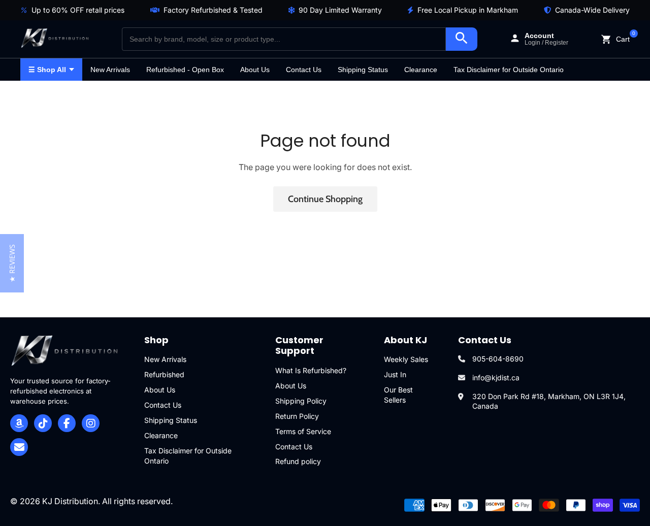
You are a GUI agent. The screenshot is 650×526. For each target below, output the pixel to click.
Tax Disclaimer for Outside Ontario (508, 69)
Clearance (420, 69)
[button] (12, 263)
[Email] (19, 447)
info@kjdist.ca (495, 377)
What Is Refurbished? (310, 370)
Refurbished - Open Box (185, 69)
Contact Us (303, 69)
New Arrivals (110, 69)
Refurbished (164, 374)
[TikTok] (43, 423)
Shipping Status (363, 69)
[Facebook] (67, 423)
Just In (395, 374)
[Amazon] (19, 423)
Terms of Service (303, 431)
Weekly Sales (406, 359)
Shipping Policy (301, 401)
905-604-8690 (498, 358)
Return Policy (297, 416)
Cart (623, 38)
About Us (255, 69)
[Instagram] (91, 423)
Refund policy (298, 461)
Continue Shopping (325, 199)
